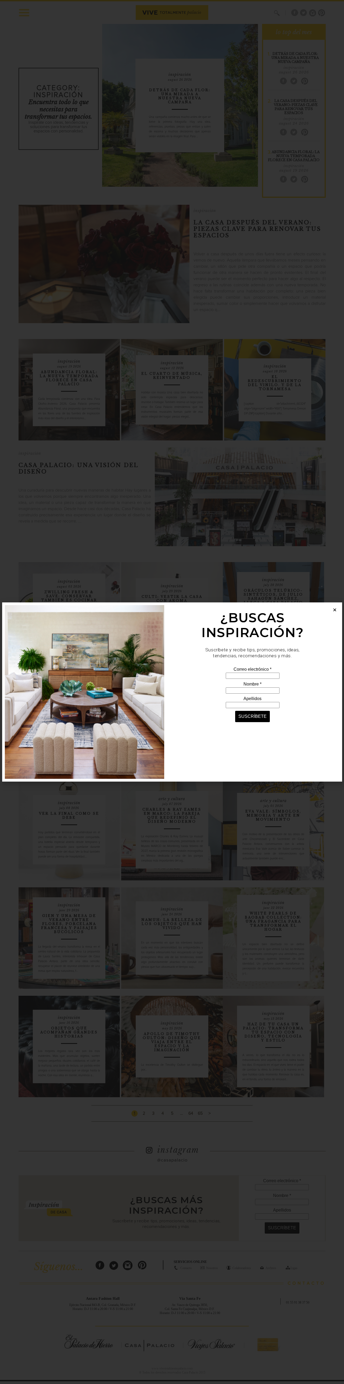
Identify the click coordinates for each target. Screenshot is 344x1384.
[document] (172, 692)
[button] (335, 610)
